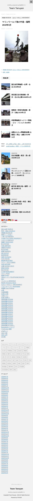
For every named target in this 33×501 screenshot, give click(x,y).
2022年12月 (5, 454)
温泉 (17, 360)
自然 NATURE (5, 264)
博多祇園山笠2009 (7, 299)
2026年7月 (4, 376)
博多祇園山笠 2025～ (8, 325)
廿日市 (8, 357)
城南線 (4, 354)
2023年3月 (4, 449)
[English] (5, 220)
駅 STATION (5, 244)
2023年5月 (4, 445)
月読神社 (24, 357)
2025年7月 (4, 397)
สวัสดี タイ (4, 331)
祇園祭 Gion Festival (7, 288)
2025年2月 (4, 406)
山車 (2, 290)
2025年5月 (4, 400)
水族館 (7, 72)
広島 (3, 357)
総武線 (9, 363)
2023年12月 (5, 432)
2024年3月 (4, 426)
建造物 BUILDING (7, 260)
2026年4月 (4, 380)
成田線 (13, 357)
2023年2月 (4, 450)
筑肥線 (4, 363)
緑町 (19, 363)
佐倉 (15, 350)
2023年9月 (4, 437)
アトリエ (13, 344)
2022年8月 (4, 462)
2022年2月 (4, 473)
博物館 (25, 350)
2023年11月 (5, 434)
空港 (30, 360)
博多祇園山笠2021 (7, 318)
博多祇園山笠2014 (7, 308)
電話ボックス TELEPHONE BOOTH (12, 277)
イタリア (19, 344)
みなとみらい (5, 344)
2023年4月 (4, 447)
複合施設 (4, 366)
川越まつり (4, 296)
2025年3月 (4, 404)
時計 (2, 279)
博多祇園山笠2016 (7, 312)
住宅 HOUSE (5, 259)
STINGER (19, 497)
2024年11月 (5, 412)
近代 (16, 366)
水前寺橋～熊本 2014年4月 (21, 212)
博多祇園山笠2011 (7, 303)
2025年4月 (4, 402)
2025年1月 (4, 408)
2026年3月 (4, 382)
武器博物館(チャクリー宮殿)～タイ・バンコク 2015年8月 (21, 122)
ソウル (4, 347)
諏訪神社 (11, 366)
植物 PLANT (5, 275)
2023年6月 (4, 443)
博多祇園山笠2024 (7, 323)
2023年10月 (5, 436)
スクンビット (27, 344)
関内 (11, 369)
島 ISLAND (4, 249)
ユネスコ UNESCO (7, 240)
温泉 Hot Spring (6, 257)
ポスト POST (5, 273)
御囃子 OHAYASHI (7, 242)
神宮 (25, 360)
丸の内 (4, 350)
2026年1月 (4, 386)
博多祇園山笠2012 (7, 305)
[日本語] (14, 220)
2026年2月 (4, 384)
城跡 (8, 354)
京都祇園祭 (4, 292)
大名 (13, 354)
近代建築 (21, 366)
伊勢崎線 (9, 350)
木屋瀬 (4, 360)
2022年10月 (5, 458)
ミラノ (22, 347)
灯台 (21, 360)
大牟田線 (18, 354)
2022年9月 (4, 460)
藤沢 (23, 363)
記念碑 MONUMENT (7, 271)
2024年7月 (4, 419)
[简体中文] (2, 220)
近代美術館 (5, 369)
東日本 (9, 360)
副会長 (20, 350)
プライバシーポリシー (16, 484)
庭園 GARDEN (6, 251)
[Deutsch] (9, 220)
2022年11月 (5, 456)
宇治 (23, 354)
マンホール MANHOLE (8, 281)
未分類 (3, 337)
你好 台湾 (4, 335)
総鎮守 (14, 363)
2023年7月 (4, 441)
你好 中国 (4, 333)
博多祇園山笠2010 (7, 301)
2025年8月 (4, 395)
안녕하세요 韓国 (6, 329)
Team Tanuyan (16, 8)
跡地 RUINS (5, 268)
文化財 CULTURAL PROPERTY (11, 238)
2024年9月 (4, 415)
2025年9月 (4, 393)
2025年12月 (5, 388)
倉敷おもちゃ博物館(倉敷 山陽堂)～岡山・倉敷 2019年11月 (21, 134)
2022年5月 (4, 467)
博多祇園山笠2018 (7, 316)
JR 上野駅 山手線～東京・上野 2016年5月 (18, 144)
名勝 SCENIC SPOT (7, 266)
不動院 (27, 347)
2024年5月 (4, 423)
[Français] (7, 220)
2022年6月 (4, 465)
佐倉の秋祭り (5, 297)
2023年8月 (4, 439)
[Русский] (16, 220)
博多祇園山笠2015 (7, 310)
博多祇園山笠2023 (7, 321)
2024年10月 (5, 413)
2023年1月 (4, 452)
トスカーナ (16, 347)
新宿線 (19, 357)
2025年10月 (5, 391)
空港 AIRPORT (6, 246)
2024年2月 (4, 428)
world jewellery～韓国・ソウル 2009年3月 (18, 146)
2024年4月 (4, 425)
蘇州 (28, 363)
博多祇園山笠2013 (7, 307)
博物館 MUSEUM (7, 69)
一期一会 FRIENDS (7, 236)
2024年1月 (4, 430)
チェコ (9, 347)
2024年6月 (4, 421)
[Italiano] (11, 220)
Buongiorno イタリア (8, 327)
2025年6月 (4, 399)
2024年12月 (5, 410)
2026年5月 (4, 378)
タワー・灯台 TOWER (8, 262)
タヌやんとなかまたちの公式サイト (16, 492)
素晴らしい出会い (7, 234)
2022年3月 (4, 471)
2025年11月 (5, 389)
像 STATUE (5, 270)
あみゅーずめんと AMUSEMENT (20, 69)
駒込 (15, 369)
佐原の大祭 (4, 294)
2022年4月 (4, 469)
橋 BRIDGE (5, 255)
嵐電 (28, 354)
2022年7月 (4, 463)
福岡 (4, 72)
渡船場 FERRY (6, 247)
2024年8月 (4, 417)
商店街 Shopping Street (8, 283)
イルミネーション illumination (10, 286)
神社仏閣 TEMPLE (7, 229)
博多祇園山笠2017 (7, 314)
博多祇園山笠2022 (7, 320)
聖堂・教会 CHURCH (8, 231)
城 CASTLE (5, 253)
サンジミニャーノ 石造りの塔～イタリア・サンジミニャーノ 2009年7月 (21, 173)
